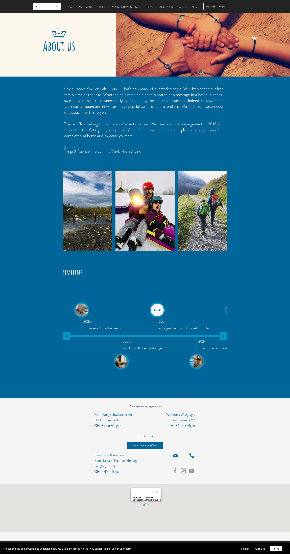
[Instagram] (183, 470)
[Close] (286, 548)
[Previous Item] (68, 211)
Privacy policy (124, 548)
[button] (175, 455)
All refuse (260, 548)
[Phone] (191, 455)
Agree (276, 548)
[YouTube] (191, 470)
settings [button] (245, 548)
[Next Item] (221, 211)
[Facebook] (175, 470)
